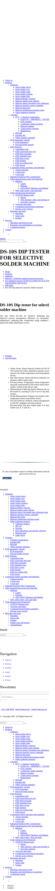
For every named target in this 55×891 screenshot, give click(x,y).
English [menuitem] (10, 888)
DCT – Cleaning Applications (27, 117)
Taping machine (21, 170)
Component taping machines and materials (27, 168)
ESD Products (16, 147)
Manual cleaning (27, 126)
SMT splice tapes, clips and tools (28, 190)
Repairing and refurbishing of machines (26, 225)
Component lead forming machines (29, 207)
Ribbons (23, 186)
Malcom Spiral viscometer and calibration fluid (34, 103)
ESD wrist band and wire (25, 151)
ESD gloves (20, 165)
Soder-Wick (20, 535)
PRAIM (18, 133)
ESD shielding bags (23, 156)
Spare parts (19, 216)
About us (9, 80)
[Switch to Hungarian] (11, 234)
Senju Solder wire (22, 89)
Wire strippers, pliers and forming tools (36, 200)
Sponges (18, 528)
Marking (18, 181)
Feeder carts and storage (20, 623)
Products (8, 83)
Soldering (14, 85)
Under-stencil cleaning (29, 128)
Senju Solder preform (24, 94)
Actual (7, 672)
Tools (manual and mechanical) (22, 193)
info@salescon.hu (22, 709)
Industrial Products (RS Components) (25, 177)
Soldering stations (22, 524)
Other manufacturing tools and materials (26, 179)
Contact (8, 230)
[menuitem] (9, 885)
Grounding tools (22, 149)
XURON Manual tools (24, 195)
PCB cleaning (26, 122)
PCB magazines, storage (20, 140)
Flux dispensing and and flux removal (30, 531)
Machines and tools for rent (21, 223)
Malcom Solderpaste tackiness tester (29, 110)
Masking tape (20, 533)
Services (8, 220)
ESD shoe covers (22, 158)
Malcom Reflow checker (25, 99)
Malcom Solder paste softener (27, 101)
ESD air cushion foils (24, 163)
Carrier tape (20, 172)
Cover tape (19, 174)
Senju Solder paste (22, 92)
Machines (19, 213)
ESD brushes (20, 161)
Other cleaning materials (25, 138)
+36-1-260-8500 (7, 709)
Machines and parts (18, 211)
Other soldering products (25, 112)
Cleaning (14, 115)
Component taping (17, 227)
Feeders (18, 218)
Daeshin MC (20, 135)
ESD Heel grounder (23, 154)
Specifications (10, 358)
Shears (23, 197)
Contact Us (7, 478)
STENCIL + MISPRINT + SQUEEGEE (37, 119)
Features (8, 356)
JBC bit (18, 526)
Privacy (8, 680)
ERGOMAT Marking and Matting (34, 188)
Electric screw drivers (24, 209)
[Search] (25, 241)
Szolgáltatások (16, 625)
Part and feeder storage (24, 145)
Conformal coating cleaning (31, 124)
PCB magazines (21, 142)
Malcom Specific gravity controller (29, 106)
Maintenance (25, 131)
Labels (23, 184)
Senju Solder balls (22, 96)
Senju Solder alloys (23, 87)
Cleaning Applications (19, 540)
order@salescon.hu (39, 709)
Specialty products (27, 202)
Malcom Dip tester (22, 108)
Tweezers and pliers (23, 204)
